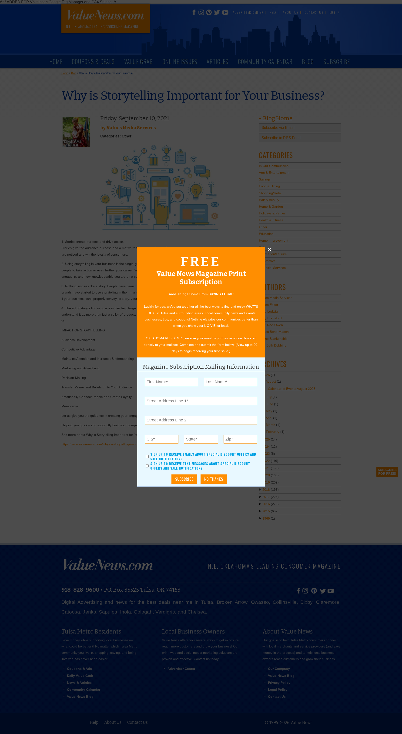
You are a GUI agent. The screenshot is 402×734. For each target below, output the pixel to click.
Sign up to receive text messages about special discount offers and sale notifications (200, 466)
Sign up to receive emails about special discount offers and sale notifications (203, 456)
